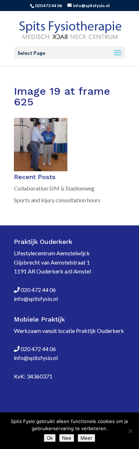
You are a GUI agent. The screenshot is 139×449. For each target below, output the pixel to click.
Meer (86, 438)
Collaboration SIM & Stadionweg (54, 188)
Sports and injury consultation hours (57, 200)
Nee (66, 438)
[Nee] (130, 430)
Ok (50, 438)
